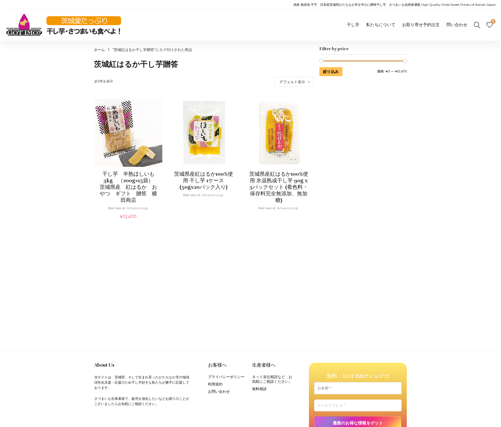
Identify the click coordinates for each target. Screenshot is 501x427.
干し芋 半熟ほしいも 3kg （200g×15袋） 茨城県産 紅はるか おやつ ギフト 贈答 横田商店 (130, 187)
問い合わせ (456, 24)
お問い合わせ (219, 391)
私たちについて (380, 24)
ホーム (99, 49)
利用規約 (215, 384)
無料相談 (259, 388)
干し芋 (353, 24)
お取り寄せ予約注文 (421, 24)
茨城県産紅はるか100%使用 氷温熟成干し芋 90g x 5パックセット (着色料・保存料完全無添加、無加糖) (278, 187)
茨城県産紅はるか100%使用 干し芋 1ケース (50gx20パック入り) (203, 180)
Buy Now (128, 222)
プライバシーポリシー (226, 376)
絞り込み (331, 71)
